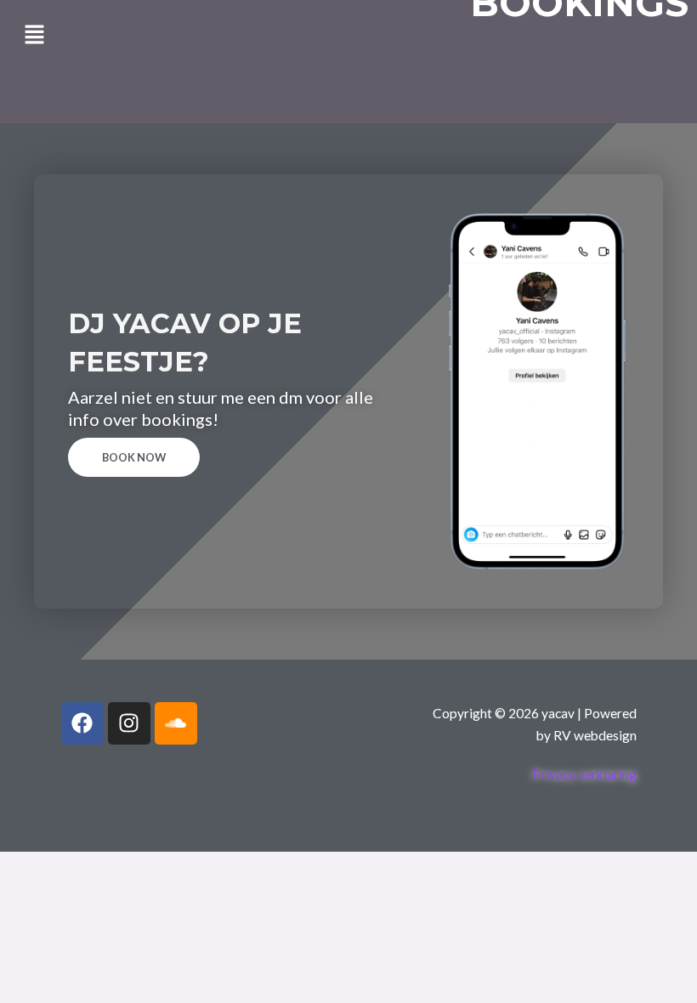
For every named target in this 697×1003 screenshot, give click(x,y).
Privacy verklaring (584, 774)
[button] (34, 35)
